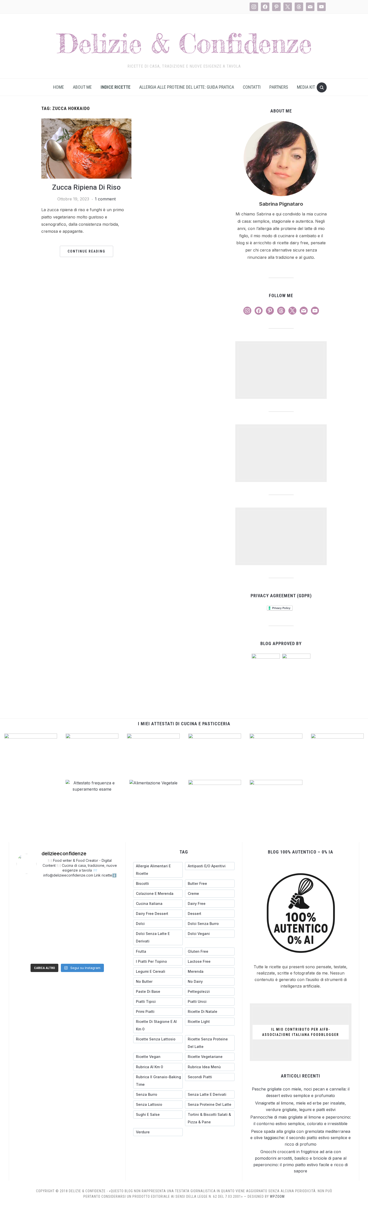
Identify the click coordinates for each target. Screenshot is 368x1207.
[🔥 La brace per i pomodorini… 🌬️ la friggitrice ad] (80, 905)
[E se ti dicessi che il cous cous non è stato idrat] (80, 937)
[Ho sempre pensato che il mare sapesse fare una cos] (80, 921)
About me (82, 87)
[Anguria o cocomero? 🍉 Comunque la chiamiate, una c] (106, 937)
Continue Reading (86, 251)
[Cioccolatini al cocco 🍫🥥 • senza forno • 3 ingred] (28, 952)
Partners (278, 87)
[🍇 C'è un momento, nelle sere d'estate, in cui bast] (106, 906)
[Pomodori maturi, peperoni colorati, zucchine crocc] (106, 952)
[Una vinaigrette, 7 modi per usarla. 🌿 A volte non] (80, 890)
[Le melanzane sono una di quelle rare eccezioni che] (54, 921)
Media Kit (306, 87)
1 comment (105, 198)
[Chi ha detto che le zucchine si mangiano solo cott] (28, 937)
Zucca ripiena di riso (86, 187)
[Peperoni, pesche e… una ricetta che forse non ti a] (54, 952)
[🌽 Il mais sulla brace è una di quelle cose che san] (28, 905)
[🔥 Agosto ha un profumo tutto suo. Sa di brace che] (28, 921)
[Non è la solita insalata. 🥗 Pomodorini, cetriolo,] (54, 890)
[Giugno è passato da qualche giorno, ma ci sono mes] (80, 952)
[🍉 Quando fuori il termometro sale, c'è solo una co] (54, 937)
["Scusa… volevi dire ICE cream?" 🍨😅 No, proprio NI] (106, 921)
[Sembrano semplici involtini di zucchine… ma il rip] (106, 890)
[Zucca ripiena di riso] (86, 121)
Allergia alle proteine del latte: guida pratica (186, 87)
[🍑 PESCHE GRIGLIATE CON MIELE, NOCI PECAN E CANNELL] (28, 890)
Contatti (252, 87)
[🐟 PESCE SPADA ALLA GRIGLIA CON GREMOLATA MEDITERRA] (54, 905)
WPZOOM (277, 1196)
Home (58, 87)
